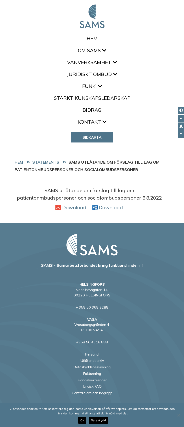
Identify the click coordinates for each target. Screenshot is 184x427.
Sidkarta (92, 137)
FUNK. (90, 86)
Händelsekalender (92, 380)
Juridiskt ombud (90, 74)
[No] (178, 415)
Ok (82, 420)
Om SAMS (90, 50)
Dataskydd (98, 420)
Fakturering (92, 373)
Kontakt (90, 122)
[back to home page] (92, 245)
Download (74, 207)
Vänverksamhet (90, 62)
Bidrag (92, 110)
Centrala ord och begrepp (92, 393)
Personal (92, 354)
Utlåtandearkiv (92, 360)
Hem (92, 38)
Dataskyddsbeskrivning (92, 367)
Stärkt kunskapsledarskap (92, 98)
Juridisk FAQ (92, 386)
